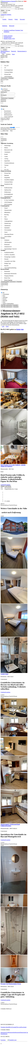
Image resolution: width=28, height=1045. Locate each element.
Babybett (6, 175)
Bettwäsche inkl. (8, 150)
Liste (3, 326)
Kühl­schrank (7, 192)
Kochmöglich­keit (8, 70)
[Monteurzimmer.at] (9, 1014)
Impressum (3, 1032)
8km (6, 129)
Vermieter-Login (8, 30)
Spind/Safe (7, 161)
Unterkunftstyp (4, 283)
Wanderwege (7, 223)
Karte (13, 54)
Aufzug (6, 158)
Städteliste (4, 25)
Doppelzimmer (7, 113)
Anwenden (15, 305)
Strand (6, 208)
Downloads (23, 1027)
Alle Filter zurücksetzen (6, 305)
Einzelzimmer (7, 111)
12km (8, 129)
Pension (4, 299)
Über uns (18, 1027)
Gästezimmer (6, 294)
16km (11, 129)
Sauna (5, 232)
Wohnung (5, 297)
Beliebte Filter (4, 55)
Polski (16, 19)
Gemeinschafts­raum (9, 163)
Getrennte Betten (8, 72)
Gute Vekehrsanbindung (10, 267)
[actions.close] (2, 59)
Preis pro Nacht (4, 79)
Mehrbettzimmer (8, 114)
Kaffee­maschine (8, 187)
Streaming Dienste (8, 234)
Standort (17, 7)
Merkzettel (11, 25)
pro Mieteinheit (6, 90)
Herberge (5, 300)
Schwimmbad (7, 230)
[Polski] (5, 27)
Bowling (6, 214)
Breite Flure (7, 278)
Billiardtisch (7, 212)
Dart (5, 216)
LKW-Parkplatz (8, 76)
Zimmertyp (3, 99)
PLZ (2, 129)
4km (4, 129)
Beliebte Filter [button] (4, 57)
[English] (1, 27)
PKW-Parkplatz (8, 204)
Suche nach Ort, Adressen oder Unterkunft (12, 5)
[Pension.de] (7, 1017)
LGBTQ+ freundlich (9, 254)
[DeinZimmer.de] (9, 1021)
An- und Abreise (19, 8)
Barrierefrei (7, 271)
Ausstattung (3, 138)
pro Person (5, 89)
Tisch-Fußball (7, 236)
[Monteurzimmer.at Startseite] (8, 1)
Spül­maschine (7, 190)
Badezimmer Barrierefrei (10, 273)
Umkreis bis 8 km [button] (5, 119)
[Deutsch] (3, 27)
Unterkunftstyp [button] (4, 284)
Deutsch (10, 19)
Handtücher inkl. (8, 184)
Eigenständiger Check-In (10, 249)
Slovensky (22, 19)
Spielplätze (7, 227)
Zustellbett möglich (9, 179)
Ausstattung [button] (3, 140)
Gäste (8, 10)
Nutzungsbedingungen (14, 1032)
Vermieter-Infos (7, 37)
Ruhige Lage (7, 263)
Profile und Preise (8, 35)
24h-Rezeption (8, 242)
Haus (4, 295)
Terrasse (6, 165)
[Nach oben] (1, 1006)
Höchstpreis (3, 95)
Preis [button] (2, 81)
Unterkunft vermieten (6, 14)
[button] (3, 22)
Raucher (6, 265)
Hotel (4, 302)
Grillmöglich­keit (8, 221)
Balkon (6, 147)
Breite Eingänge (8, 280)
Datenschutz (23, 1032)
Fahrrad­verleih (8, 210)
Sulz (22, 329)
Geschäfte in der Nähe (9, 261)
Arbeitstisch (7, 152)
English (4, 19)
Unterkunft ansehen (5, 484)
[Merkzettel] (12, 14)
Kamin (6, 154)
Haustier (6, 259)
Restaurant (7, 244)
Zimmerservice (8, 246)
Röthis (18, 329)
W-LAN (6, 65)
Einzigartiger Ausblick (9, 257)
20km (14, 129)
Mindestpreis (4, 92)
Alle (3, 109)
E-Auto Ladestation (9, 200)
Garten (6, 156)
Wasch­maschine (8, 196)
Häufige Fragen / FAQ (9, 38)
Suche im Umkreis (5, 118)
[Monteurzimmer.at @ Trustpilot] (12, 1040)
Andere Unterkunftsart (8, 303)
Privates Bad (7, 74)
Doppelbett (7, 177)
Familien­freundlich (9, 252)
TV (5, 67)
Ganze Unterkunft (8, 116)
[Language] (2, 16)
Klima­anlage (7, 145)
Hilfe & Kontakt (12, 1027)
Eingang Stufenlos (8, 275)
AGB (7, 1032)
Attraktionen (7, 225)
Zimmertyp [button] (3, 101)
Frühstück (6, 240)
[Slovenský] (7, 27)
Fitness (6, 219)
